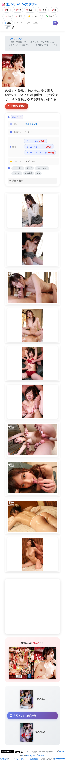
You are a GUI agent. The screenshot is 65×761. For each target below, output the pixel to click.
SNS (9, 23)
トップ (10, 39)
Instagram (30, 755)
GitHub (41, 755)
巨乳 (21, 16)
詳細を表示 (17, 180)
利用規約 (4, 759)
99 (19, 10)
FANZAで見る (18, 106)
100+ (31, 10)
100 (9, 16)
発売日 (51, 16)
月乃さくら (21, 39)
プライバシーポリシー (18, 759)
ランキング (36, 16)
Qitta (61, 751)
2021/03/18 (31, 124)
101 (43, 10)
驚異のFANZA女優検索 (21, 4)
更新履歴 (34, 759)
